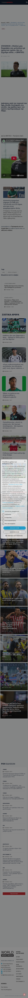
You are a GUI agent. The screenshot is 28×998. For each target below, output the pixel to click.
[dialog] (14, 499)
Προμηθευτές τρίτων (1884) (15, 484)
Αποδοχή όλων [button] (14, 528)
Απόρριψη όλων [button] (14, 532)
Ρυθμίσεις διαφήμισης (7, 502)
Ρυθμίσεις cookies (19, 506)
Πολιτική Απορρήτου (7, 508)
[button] (14, 536)
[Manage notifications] (24, 994)
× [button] (24, 461)
